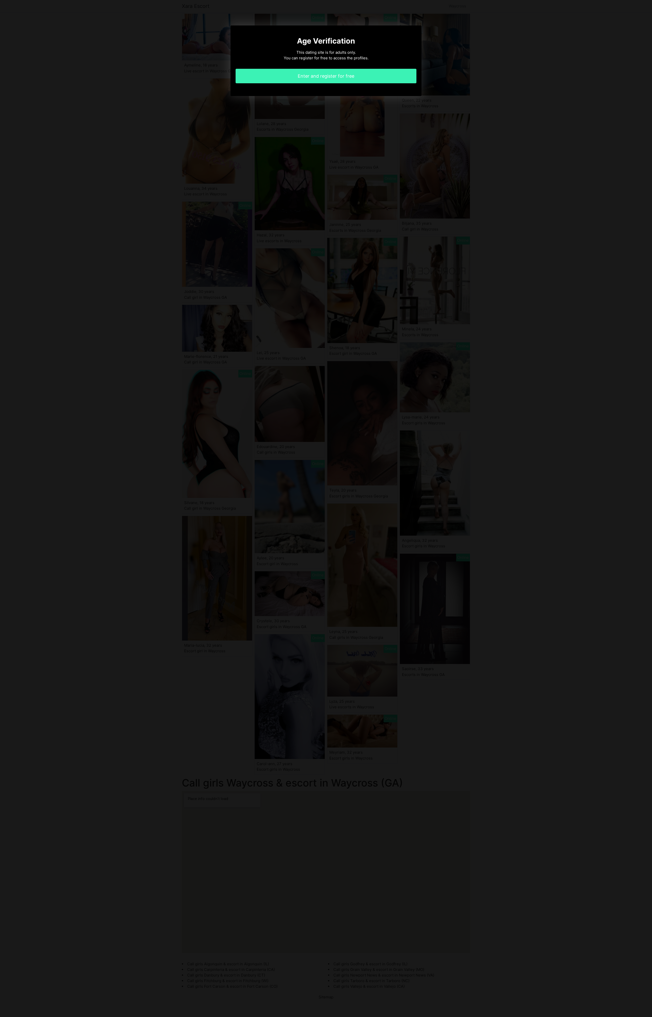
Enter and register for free (326, 76)
